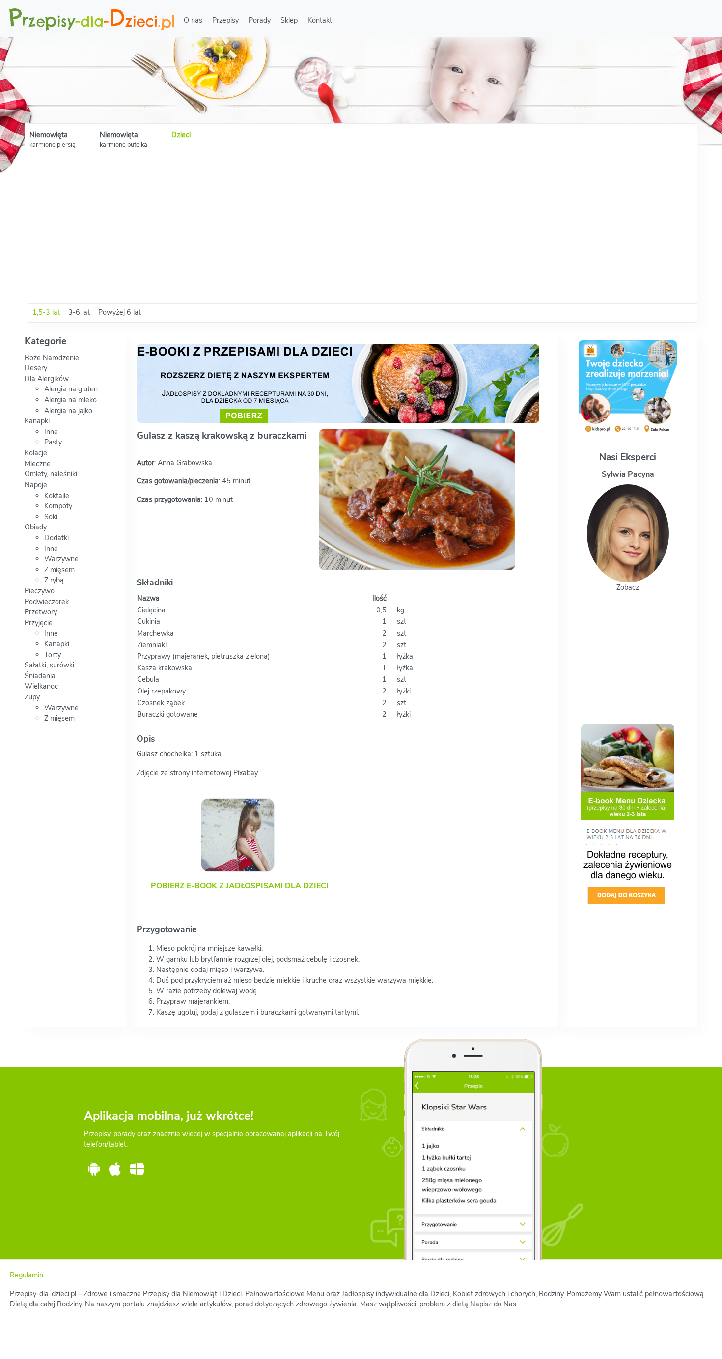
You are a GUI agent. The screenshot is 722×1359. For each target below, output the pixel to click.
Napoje (36, 485)
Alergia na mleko (70, 400)
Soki (50, 517)
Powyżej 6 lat (119, 312)
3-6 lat (79, 312)
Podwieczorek (47, 602)
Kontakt (319, 20)
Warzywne (61, 559)
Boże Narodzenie (52, 357)
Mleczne (38, 464)
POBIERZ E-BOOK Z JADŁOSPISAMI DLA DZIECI (240, 885)
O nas (193, 20)
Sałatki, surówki (49, 665)
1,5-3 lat (46, 312)
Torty (52, 655)
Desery (36, 368)
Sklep (289, 20)
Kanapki (37, 421)
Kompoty (58, 506)
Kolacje (36, 453)
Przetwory (41, 612)
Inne (51, 432)
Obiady (36, 527)
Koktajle (56, 495)
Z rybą (54, 580)
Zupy (32, 697)
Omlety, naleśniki (51, 474)
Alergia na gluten (71, 389)
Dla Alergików (47, 379)
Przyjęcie (39, 623)
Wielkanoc (41, 686)
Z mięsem (59, 570)
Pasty (53, 442)
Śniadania (40, 676)
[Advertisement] (361, 229)
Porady (260, 20)
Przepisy (225, 20)
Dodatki (56, 538)
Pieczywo (40, 591)
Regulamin (26, 1275)
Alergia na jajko (68, 411)
